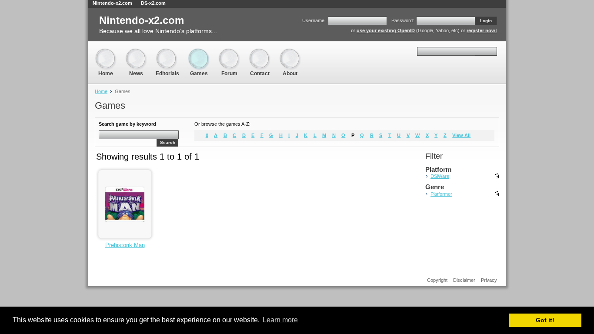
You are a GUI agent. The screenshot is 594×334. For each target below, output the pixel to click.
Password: (402, 20)
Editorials (167, 52)
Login (486, 20)
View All (461, 135)
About (290, 52)
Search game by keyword (127, 124)
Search (167, 142)
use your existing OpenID (386, 30)
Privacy (489, 280)
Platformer (441, 194)
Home (105, 52)
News (136, 52)
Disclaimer (464, 280)
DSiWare (439, 176)
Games (199, 52)
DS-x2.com (153, 3)
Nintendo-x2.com (112, 3)
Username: (314, 20)
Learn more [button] (280, 320)
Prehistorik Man (125, 245)
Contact (259, 52)
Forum (229, 52)
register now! (482, 30)
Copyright (437, 280)
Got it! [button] (545, 320)
